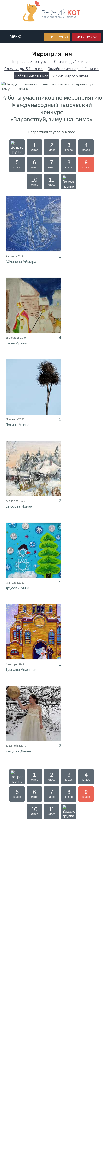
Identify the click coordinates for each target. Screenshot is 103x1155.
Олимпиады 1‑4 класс (72, 61)
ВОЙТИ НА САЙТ (86, 37)
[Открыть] (33, 224)
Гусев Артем (16, 343)
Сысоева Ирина (19, 506)
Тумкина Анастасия (22, 669)
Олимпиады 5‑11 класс (23, 68)
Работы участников (31, 75)
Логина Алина (17, 424)
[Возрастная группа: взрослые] (68, 181)
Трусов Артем (17, 587)
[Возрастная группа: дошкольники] (17, 147)
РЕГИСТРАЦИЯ (57, 37)
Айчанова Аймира (21, 261)
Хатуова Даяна (18, 751)
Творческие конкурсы (30, 61)
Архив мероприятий (70, 75)
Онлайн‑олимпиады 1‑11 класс (73, 68)
